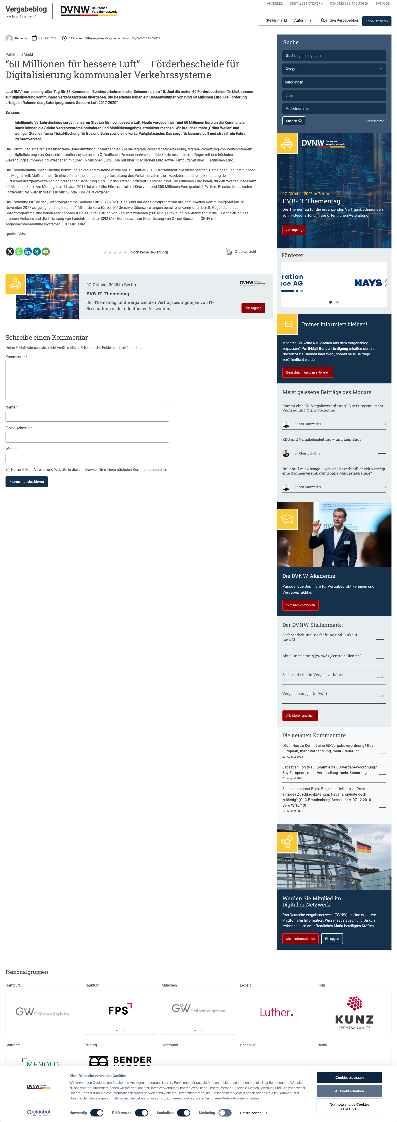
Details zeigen (250, 1113)
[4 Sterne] (120, 252)
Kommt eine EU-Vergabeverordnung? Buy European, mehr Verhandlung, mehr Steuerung (332, 407)
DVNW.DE (383, 3)
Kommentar (16, 357)
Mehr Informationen (300, 939)
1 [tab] (330, 302)
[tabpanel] (334, 287)
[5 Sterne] (125, 252)
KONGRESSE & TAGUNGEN (349, 3)
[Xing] (37, 251)
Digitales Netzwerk (306, 3)
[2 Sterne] (110, 252)
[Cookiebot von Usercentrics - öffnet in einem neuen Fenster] (39, 1113)
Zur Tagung (253, 308)
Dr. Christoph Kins (307, 453)
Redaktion (21, 38)
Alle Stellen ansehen (300, 715)
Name (12, 407)
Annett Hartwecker (308, 424)
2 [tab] (337, 302)
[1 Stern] (105, 252)
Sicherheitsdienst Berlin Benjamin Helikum (316, 789)
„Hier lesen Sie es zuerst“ (21, 16)
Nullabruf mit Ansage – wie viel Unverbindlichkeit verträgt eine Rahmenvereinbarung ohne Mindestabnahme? (333, 470)
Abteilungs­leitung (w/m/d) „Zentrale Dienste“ (321, 655)
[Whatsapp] (19, 251)
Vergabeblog (26, 9)
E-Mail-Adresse (19, 428)
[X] (10, 251)
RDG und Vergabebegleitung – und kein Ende (321, 439)
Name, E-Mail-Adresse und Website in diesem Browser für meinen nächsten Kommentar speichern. (90, 469)
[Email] (46, 251)
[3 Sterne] (115, 252)
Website (12, 449)
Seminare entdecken (300, 605)
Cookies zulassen (349, 1077)
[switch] (141, 1112)
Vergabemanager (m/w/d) (304, 693)
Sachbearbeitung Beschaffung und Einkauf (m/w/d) (319, 637)
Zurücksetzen (375, 121)
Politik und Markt (19, 54)
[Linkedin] (28, 251)
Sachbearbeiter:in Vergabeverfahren (313, 674)
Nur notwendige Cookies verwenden (349, 1106)
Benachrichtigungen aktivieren (307, 372)
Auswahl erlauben (349, 1091)
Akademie (275, 3)
